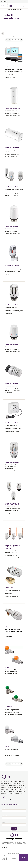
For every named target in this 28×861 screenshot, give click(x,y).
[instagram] (7, 799)
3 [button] (15, 40)
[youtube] (4, 799)
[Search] (23, 6)
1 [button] (9, 40)
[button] (6, 40)
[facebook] (10, 799)
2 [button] (12, 40)
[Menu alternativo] (26, 6)
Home (8, 9)
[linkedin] (2, 799)
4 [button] (18, 40)
